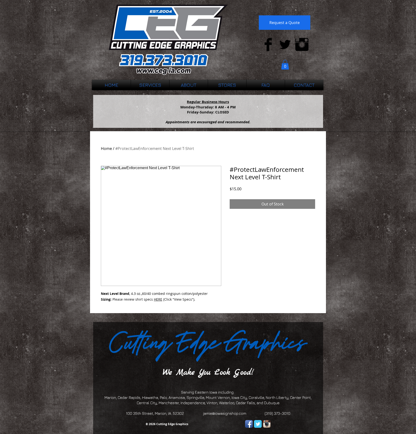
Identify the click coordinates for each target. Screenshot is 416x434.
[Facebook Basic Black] (268, 44)
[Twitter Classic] (258, 424)
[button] (285, 65)
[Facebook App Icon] (249, 424)
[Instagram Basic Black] (302, 44)
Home (106, 148)
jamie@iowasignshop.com (224, 413)
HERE (158, 299)
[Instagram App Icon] (267, 424)
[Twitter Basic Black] (285, 44)
